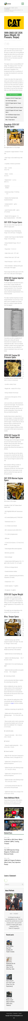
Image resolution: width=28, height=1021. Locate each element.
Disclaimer (15, 1013)
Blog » (16, 7)
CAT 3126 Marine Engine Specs (13, 114)
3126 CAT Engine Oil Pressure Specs (14, 107)
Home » (12, 7)
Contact (20, 1013)
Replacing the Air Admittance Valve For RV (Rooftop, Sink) (10, 966)
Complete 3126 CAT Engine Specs (13, 98)
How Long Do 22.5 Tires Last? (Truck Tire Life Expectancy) (10, 983)
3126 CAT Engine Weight (11, 117)
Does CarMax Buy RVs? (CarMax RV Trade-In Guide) (10, 949)
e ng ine (12, 703)
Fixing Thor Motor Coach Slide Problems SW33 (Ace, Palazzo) (10, 1001)
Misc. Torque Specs (10, 119)
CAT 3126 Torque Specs (11, 100)
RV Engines (7, 9)
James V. (19, 40)
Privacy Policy (9, 1013)
